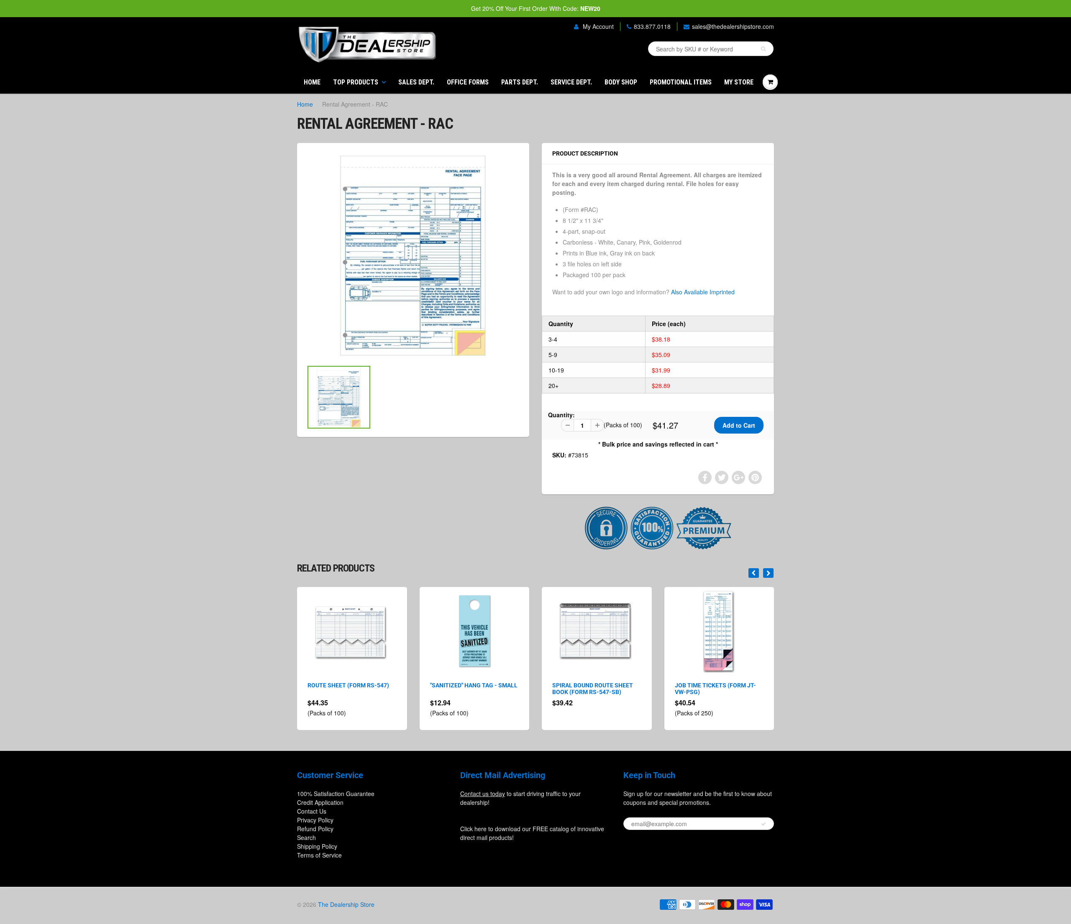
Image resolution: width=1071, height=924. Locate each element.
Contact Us (311, 811)
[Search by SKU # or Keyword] (763, 49)
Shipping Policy (317, 846)
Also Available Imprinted (703, 292)
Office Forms (468, 82)
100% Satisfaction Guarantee (335, 793)
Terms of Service (319, 855)
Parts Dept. (519, 82)
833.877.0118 (652, 26)
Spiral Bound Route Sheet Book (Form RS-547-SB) (592, 688)
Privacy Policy (315, 820)
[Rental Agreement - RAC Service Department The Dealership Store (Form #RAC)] (413, 255)
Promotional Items (681, 82)
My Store (738, 82)
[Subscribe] (763, 824)
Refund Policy (315, 828)
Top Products (355, 82)
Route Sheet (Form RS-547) (348, 685)
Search (306, 837)
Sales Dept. (416, 82)
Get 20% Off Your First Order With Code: (535, 8)
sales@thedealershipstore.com (733, 26)
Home (312, 82)
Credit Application (320, 802)
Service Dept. (571, 82)
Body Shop (621, 82)
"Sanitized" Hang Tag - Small (474, 685)
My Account (597, 26)
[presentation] (753, 573)
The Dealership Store (346, 904)
